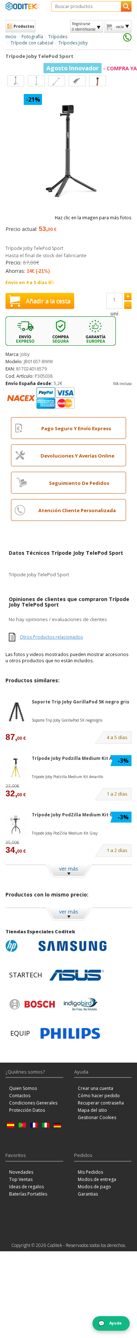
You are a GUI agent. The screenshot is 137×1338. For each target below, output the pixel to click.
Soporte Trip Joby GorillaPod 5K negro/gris (67, 720)
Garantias (88, 1194)
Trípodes (57, 37)
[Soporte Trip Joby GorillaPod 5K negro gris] (16, 712)
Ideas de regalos (26, 1187)
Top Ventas (21, 1179)
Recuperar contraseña (101, 1103)
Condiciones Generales (33, 1103)
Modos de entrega (97, 1179)
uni (114, 313)
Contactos (19, 1095)
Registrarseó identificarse (83, 26)
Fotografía (32, 37)
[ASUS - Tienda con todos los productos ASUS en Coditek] (76, 975)
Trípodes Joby (73, 43)
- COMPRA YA (91, 68)
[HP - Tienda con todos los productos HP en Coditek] (20, 946)
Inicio (10, 37)
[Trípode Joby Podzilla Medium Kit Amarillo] (16, 768)
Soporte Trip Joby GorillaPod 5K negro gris (80, 702)
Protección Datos (27, 1110)
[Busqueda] (126, 6)
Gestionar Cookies (97, 1117)
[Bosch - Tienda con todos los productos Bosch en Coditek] (32, 1004)
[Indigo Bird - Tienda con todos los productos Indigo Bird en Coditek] (80, 1004)
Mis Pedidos (90, 1172)
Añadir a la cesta (48, 301)
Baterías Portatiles (28, 1194)
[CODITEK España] (22, 6)
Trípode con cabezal (32, 43)
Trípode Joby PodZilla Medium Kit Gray (76, 815)
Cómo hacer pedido (99, 1095)
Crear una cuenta (95, 1088)
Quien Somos (23, 1088)
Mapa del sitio (92, 1110)
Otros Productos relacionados (51, 637)
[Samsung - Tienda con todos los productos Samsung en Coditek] (72, 946)
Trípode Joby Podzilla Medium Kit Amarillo (80, 758)
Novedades (21, 1172)
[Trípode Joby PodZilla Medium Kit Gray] (16, 825)
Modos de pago (94, 1187)
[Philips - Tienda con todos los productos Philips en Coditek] (70, 1033)
